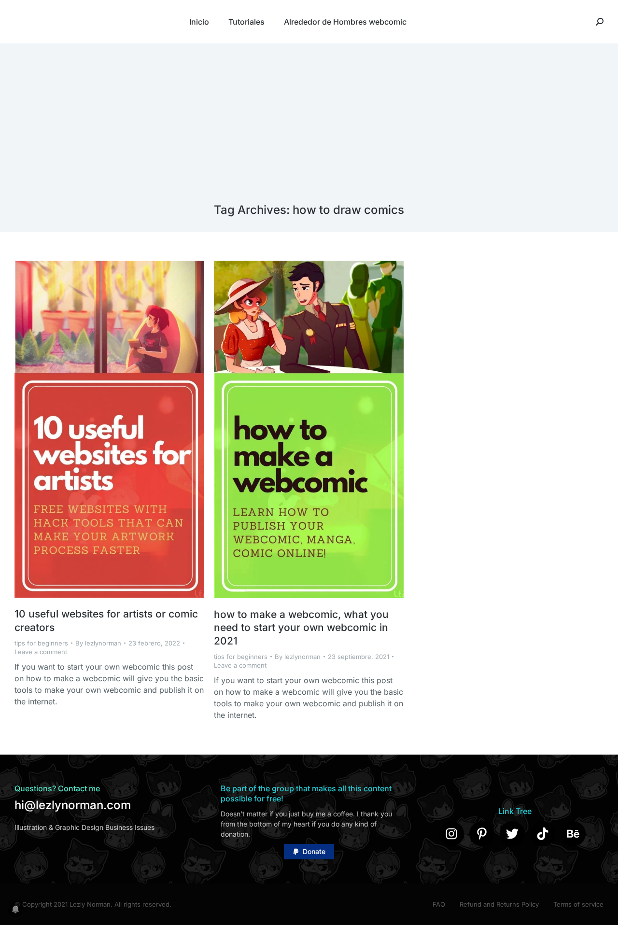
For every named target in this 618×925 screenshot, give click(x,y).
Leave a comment (40, 652)
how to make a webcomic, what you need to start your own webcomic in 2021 (301, 627)
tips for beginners (41, 643)
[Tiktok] (542, 833)
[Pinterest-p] (481, 833)
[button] (309, 851)
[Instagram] (451, 833)
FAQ (439, 904)
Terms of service (578, 904)
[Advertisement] (309, 130)
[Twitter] (512, 833)
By (98, 643)
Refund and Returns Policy (499, 904)
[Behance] (573, 833)
